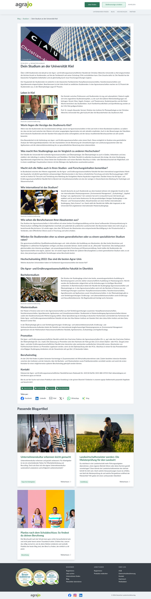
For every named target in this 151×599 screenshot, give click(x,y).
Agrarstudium (28, 388)
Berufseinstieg (63, 388)
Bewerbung (25, 555)
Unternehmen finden (101, 12)
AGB (120, 571)
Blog (113, 12)
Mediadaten (123, 581)
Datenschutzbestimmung (127, 573)
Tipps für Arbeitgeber (28, 482)
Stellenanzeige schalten (113, 5)
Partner (132, 12)
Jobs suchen (70, 573)
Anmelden (131, 4)
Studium (26, 19)
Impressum (122, 579)
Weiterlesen (65, 482)
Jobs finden (92, 5)
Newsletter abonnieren (74, 581)
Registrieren (70, 571)
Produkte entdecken (101, 573)
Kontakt (121, 576)
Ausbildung (40, 388)
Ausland (51, 388)
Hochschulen (122, 12)
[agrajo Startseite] (24, 5)
